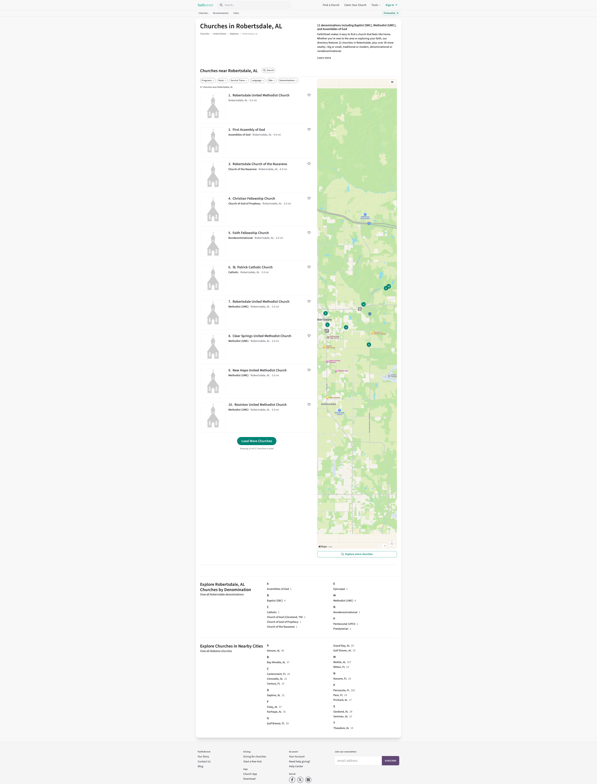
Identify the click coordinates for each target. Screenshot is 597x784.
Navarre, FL (340, 679)
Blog (200, 766)
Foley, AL (272, 707)
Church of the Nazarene (281, 627)
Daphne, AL (273, 695)
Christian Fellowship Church (256, 209)
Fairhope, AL (274, 712)
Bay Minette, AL (276, 662)
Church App (250, 774)
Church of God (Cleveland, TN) (285, 617)
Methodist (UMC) (343, 601)
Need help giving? (299, 761)
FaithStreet (205, 5)
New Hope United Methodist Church (256, 381)
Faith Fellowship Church (256, 244)
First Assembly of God (256, 140)
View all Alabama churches (216, 651)
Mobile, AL (339, 662)
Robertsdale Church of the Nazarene (256, 175)
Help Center (296, 766)
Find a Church (331, 5)
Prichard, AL (340, 700)
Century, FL (273, 684)
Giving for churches (254, 757)
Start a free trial (252, 761)
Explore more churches (359, 554)
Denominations (220, 13)
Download (249, 779)
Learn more (324, 58)
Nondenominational (345, 612)
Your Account (297, 757)
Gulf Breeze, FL (276, 723)
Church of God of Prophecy (282, 622)
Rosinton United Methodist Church (256, 415)
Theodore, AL (341, 728)
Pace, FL (338, 695)
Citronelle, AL (275, 679)
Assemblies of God (278, 589)
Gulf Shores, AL (342, 650)
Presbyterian (340, 629)
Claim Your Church (355, 5)
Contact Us (204, 761)
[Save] (309, 95)
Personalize (391, 13)
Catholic (272, 612)
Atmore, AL (273, 651)
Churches (203, 13)
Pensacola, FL (341, 690)
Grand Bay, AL (341, 646)
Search (270, 70)
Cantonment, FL (276, 674)
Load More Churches (256, 441)
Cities (236, 13)
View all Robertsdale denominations (222, 594)
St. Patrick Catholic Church (256, 278)
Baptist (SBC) (275, 601)
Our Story (203, 757)
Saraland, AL (340, 712)
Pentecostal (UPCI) (344, 624)
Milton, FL (339, 667)
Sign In (390, 5)
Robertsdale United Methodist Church (256, 106)
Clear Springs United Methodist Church (256, 347)
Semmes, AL (340, 716)
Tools (374, 5)
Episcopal (339, 589)
